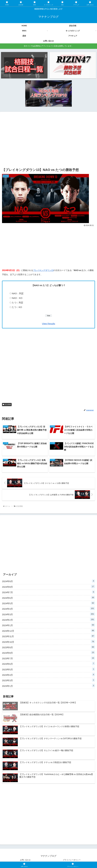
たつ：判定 (17, 302)
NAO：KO (17, 298)
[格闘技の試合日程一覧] (24, 65)
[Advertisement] (48, 141)
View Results (48, 323)
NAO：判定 (18, 293)
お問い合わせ (25, 860)
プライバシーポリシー (72, 860)
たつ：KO (17, 307)
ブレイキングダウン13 (43, 270)
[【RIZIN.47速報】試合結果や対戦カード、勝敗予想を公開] (73, 65)
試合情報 (8, 404)
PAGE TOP (92, 840)
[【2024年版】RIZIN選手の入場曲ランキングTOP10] (48, 93)
